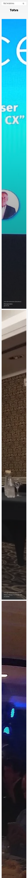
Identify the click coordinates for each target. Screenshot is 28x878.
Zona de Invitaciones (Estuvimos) (12, 301)
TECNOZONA (8, 3)
